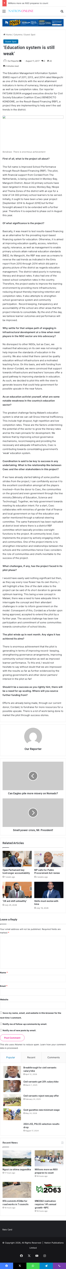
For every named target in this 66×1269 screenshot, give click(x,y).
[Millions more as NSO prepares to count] (49, 1158)
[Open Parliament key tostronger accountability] (17, 859)
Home (8, 34)
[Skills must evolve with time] (48, 890)
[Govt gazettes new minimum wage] (12, 1114)
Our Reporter (13, 61)
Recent (31, 1057)
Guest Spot (29, 34)
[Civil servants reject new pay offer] (12, 1100)
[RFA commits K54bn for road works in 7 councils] (17, 1190)
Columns (18, 34)
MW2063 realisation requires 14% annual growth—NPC (45, 1204)
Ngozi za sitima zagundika (17, 1169)
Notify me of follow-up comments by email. (25, 1024)
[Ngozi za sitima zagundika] (17, 1158)
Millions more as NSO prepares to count (28, 3)
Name (4, 972)
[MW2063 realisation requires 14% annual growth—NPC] (49, 1190)
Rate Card (7, 1229)
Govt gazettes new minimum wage (41, 1110)
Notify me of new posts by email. (19, 1030)
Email (3, 986)
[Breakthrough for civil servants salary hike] (12, 1072)
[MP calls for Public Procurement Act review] (48, 859)
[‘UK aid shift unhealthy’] (17, 890)
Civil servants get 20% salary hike (40, 1081)
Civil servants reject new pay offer (41, 1096)
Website (4, 999)
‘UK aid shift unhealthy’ (15, 901)
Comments (53, 1057)
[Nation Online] (21, 11)
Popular (10, 1057)
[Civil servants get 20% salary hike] (12, 1086)
